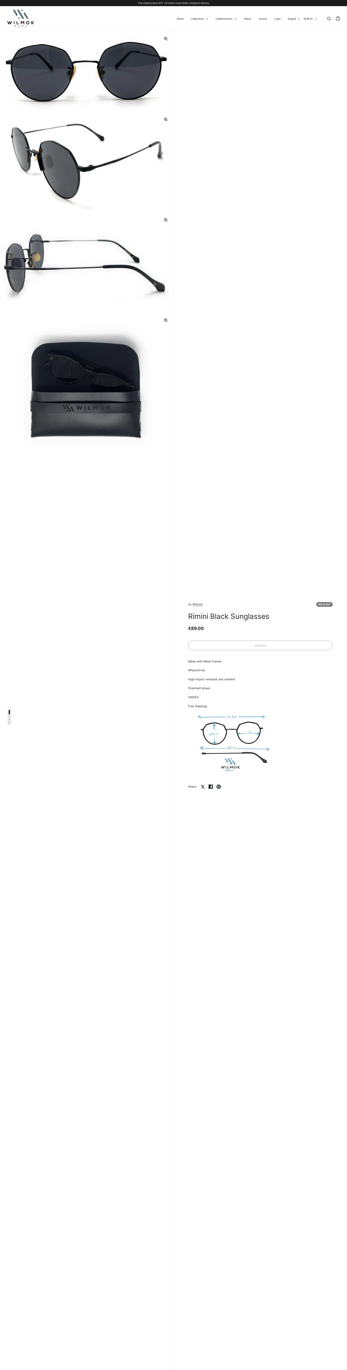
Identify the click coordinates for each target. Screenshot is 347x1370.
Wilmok (197, 604)
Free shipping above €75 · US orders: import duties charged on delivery (173, 3)
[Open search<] (329, 18)
